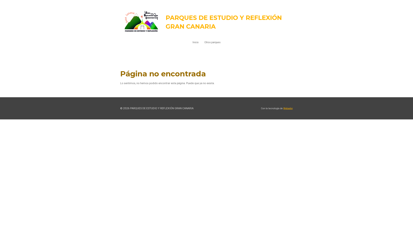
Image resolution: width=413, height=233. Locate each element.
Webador (288, 108)
